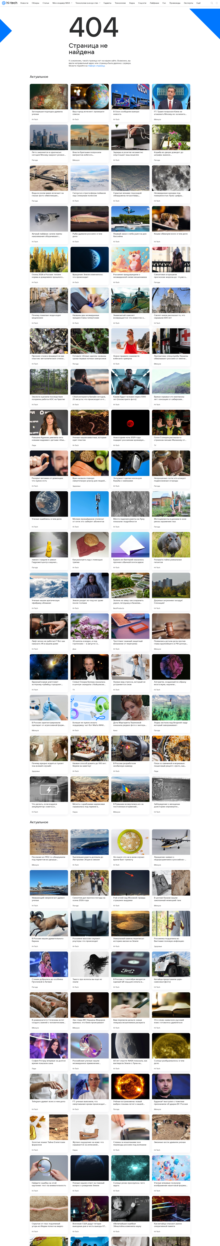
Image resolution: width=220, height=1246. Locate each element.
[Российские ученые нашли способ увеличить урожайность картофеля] (171, 958)
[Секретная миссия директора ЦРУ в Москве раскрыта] (130, 877)
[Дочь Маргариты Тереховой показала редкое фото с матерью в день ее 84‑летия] (130, 714)
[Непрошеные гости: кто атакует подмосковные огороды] (171, 470)
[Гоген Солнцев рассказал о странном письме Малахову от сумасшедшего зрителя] (171, 429)
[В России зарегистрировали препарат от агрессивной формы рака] (49, 714)
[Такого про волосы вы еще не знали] (90, 1134)
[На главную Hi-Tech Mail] (11, 3)
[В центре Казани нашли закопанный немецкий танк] (171, 1052)
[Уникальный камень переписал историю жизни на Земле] (130, 1093)
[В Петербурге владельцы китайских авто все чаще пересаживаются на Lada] (90, 918)
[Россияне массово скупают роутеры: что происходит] (90, 1093)
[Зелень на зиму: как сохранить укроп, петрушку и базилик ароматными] (130, 592)
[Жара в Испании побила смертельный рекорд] (49, 877)
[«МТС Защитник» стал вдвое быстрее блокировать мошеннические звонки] (171, 877)
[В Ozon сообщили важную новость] (130, 103)
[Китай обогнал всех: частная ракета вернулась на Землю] (90, 836)
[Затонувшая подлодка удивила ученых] (49, 103)
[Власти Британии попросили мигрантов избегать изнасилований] (90, 144)
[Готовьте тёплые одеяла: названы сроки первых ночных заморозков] (90, 347)
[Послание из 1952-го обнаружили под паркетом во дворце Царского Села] (49, 1011)
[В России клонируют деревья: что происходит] (90, 877)
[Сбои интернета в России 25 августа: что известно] (49, 836)
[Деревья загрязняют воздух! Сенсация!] (171, 592)
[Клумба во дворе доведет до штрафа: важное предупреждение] (171, 144)
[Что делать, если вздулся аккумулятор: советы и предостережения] (49, 795)
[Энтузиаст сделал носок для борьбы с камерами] (130, 470)
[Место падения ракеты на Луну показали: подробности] (130, 510)
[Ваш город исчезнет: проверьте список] (90, 103)
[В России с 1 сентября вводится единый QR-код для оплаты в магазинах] (130, 1134)
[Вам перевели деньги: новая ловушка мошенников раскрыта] (130, 1174)
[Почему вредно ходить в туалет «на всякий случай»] (49, 755)
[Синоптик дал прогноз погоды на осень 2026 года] (90, 1052)
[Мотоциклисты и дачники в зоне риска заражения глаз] (171, 510)
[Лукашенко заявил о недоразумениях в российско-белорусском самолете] (171, 1011)
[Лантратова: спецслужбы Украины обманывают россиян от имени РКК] (171, 347)
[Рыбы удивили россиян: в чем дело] (90, 225)
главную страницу (96, 66)
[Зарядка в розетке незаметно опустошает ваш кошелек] (130, 144)
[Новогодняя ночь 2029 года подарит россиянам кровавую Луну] (130, 429)
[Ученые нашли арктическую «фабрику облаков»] (49, 592)
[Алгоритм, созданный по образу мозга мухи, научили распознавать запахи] (171, 673)
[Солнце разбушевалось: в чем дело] (171, 1215)
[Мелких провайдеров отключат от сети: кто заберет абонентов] (90, 510)
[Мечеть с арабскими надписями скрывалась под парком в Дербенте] (90, 795)
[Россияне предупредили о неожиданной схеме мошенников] (130, 266)
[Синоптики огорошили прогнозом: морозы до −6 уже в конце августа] (171, 266)
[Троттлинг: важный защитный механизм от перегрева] (130, 632)
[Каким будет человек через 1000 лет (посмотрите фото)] (130, 388)
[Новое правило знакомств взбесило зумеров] (130, 347)
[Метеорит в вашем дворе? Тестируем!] (90, 958)
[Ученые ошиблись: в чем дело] (49, 510)
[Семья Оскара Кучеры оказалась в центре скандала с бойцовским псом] (90, 673)
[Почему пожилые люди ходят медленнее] (49, 307)
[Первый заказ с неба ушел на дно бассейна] (130, 225)
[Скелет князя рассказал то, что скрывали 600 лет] (171, 307)
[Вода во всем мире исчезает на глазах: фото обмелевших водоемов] (49, 184)
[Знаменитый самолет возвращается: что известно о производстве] (130, 307)
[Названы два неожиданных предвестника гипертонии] (90, 307)
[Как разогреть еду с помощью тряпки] (90, 551)
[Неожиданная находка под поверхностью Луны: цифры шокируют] (171, 184)
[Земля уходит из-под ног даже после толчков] (90, 592)
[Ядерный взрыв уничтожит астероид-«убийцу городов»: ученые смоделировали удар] (49, 673)
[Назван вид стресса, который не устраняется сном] (130, 673)
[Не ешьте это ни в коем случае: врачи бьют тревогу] (130, 1011)
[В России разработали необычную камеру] (130, 755)
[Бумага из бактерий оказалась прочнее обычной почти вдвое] (130, 551)
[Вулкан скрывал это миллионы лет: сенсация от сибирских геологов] (171, 388)
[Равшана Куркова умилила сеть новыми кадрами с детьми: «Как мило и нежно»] (49, 429)
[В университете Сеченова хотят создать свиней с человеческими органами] (49, 1174)
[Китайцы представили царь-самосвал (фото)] (171, 1134)
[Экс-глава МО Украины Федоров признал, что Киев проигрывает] (90, 1174)
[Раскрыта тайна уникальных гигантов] (171, 551)
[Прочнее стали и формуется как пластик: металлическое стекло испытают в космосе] (49, 347)
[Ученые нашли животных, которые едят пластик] (90, 429)
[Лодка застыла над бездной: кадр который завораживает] (171, 714)
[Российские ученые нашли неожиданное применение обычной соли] (90, 1215)
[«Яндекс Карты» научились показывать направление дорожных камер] (49, 958)
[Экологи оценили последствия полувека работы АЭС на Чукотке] (49, 388)
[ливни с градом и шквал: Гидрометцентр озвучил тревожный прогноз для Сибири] (49, 551)
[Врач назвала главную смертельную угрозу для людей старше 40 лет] (90, 470)
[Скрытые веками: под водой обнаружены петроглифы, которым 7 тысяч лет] (130, 184)
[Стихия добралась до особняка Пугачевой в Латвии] (49, 1134)
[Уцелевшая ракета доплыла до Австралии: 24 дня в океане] (90, 1011)
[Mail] (4, 3)
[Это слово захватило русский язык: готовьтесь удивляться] (171, 1174)
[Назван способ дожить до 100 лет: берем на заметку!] (90, 755)
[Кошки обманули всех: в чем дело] (171, 225)
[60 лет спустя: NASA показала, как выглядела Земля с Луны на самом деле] (130, 1215)
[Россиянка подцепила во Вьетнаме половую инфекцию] (171, 1093)
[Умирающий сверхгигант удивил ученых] (49, 1052)
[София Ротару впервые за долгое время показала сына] (49, 1215)
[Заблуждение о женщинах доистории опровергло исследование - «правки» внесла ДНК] (171, 795)
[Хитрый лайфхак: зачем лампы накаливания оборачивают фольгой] (49, 225)
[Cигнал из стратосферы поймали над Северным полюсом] (90, 184)
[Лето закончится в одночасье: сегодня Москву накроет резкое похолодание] (49, 144)
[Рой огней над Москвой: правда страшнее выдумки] (130, 1052)
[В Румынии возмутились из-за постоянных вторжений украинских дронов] (130, 795)
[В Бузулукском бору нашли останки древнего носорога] (130, 836)
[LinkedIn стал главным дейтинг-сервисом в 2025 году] (130, 958)
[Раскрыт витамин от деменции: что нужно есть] (49, 470)
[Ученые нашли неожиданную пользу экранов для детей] (171, 918)
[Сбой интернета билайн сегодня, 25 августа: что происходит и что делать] (90, 388)
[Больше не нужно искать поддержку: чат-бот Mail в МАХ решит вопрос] (90, 714)
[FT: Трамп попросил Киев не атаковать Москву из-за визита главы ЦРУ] (171, 103)
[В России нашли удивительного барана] (49, 1093)
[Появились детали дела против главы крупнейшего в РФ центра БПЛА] (171, 632)
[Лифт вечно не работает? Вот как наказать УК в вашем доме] (49, 632)
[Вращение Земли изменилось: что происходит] (90, 266)
